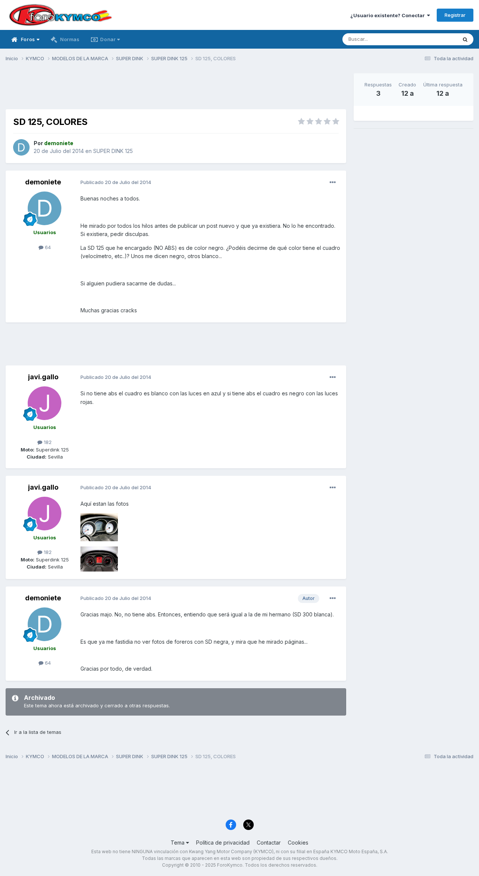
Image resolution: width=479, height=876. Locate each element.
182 (47, 442)
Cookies (298, 842)
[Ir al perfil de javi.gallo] (44, 403)
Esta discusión (431, 39)
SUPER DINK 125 (113, 151)
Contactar (269, 842)
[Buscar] (465, 39)
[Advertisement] (176, 90)
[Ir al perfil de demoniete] (21, 147)
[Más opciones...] (332, 182)
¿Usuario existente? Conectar (388, 15)
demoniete (43, 182)
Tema (178, 842)
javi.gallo (43, 377)
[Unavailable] (99, 526)
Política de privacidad (223, 842)
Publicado (115, 182)
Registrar (455, 15)
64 (47, 247)
